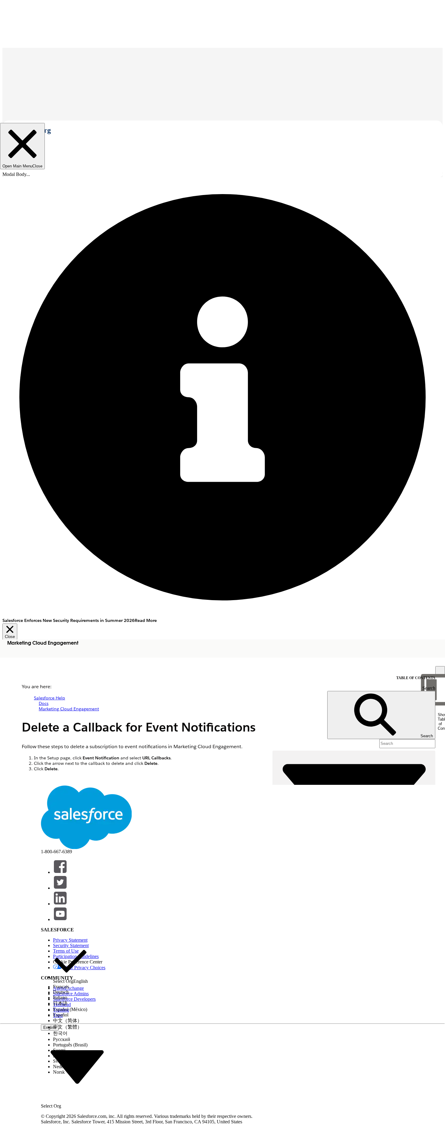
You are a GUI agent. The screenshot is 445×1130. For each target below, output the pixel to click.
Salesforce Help (49, 698)
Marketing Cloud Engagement (69, 709)
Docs (43, 703)
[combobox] (77, 1066)
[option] (70, 964)
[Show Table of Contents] (440, 671)
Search (428, 688)
